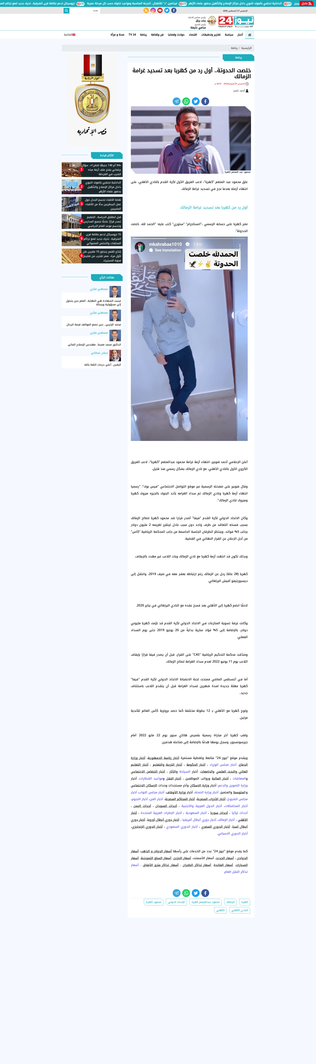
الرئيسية (246, 48)
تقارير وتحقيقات (211, 34)
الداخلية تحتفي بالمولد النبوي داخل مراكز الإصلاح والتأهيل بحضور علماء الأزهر (257, 3)
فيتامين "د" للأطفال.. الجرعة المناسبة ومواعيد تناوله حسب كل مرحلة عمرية (154, 3)
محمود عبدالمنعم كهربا (206, 902)
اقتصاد (193, 34)
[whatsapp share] (186, 101)
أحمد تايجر (239, 90)
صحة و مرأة (117, 34)
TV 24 (132, 34)
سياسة (229, 34)
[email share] (177, 101)
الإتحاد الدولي (176, 902)
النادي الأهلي (239, 910)
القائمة (68, 34)
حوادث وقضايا (176, 34)
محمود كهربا (153, 902)
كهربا (244, 902)
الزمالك (230, 902)
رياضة (143, 34)
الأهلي (220, 910)
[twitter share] (196, 101)
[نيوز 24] (236, 21)
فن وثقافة (157, 34)
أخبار (240, 34)
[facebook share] (205, 101)
